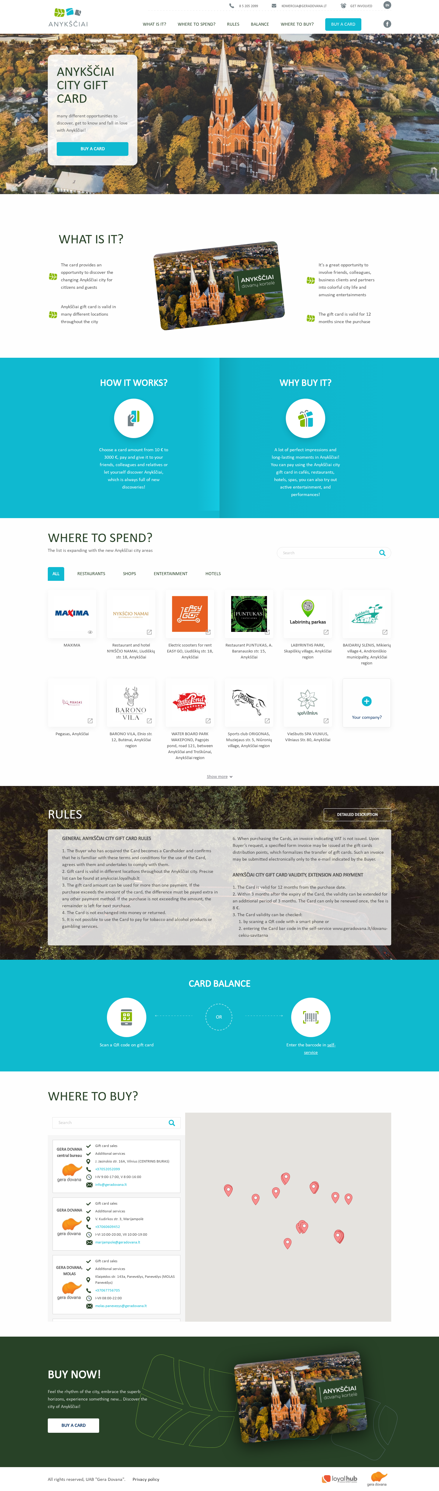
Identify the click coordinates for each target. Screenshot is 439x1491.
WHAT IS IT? (154, 24)
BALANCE (260, 24)
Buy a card (93, 149)
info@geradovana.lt (111, 1185)
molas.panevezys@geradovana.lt (121, 1306)
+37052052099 (107, 1169)
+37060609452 (107, 1227)
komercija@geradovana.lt (304, 6)
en (387, 5)
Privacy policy (146, 1479)
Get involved (361, 6)
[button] (276, 1193)
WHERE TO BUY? (297, 24)
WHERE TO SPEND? (196, 24)
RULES (233, 24)
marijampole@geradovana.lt (117, 1242)
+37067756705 (107, 1290)
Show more (217, 777)
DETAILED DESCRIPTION (357, 815)
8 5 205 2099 (248, 6)
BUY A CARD (343, 24)
